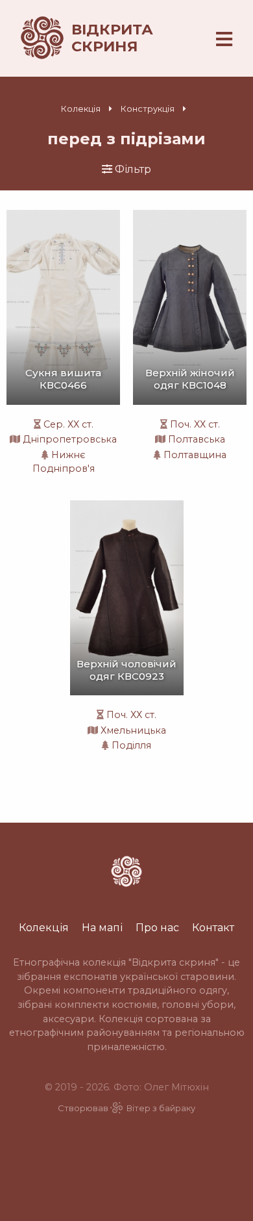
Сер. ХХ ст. (68, 424)
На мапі (102, 927)
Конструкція (148, 109)
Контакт (213, 927)
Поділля (131, 745)
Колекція (81, 109)
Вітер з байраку (160, 1108)
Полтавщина (194, 455)
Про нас (157, 927)
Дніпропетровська (70, 439)
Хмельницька (133, 730)
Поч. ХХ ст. (195, 424)
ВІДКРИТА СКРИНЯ (112, 37)
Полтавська (196, 439)
